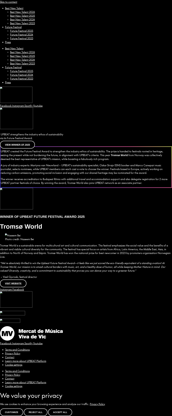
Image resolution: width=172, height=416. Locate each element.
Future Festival (13, 27)
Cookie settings (13, 364)
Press (8, 42)
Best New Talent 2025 (22, 15)
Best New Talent (14, 8)
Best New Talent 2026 (22, 12)
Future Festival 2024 (21, 34)
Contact (9, 357)
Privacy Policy (12, 353)
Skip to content (8, 2)
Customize (11, 412)
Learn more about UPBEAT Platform (25, 361)
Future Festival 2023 (21, 38)
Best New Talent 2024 (22, 19)
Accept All (60, 412)
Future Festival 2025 (21, 31)
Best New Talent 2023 (22, 23)
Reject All (36, 412)
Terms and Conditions (17, 349)
